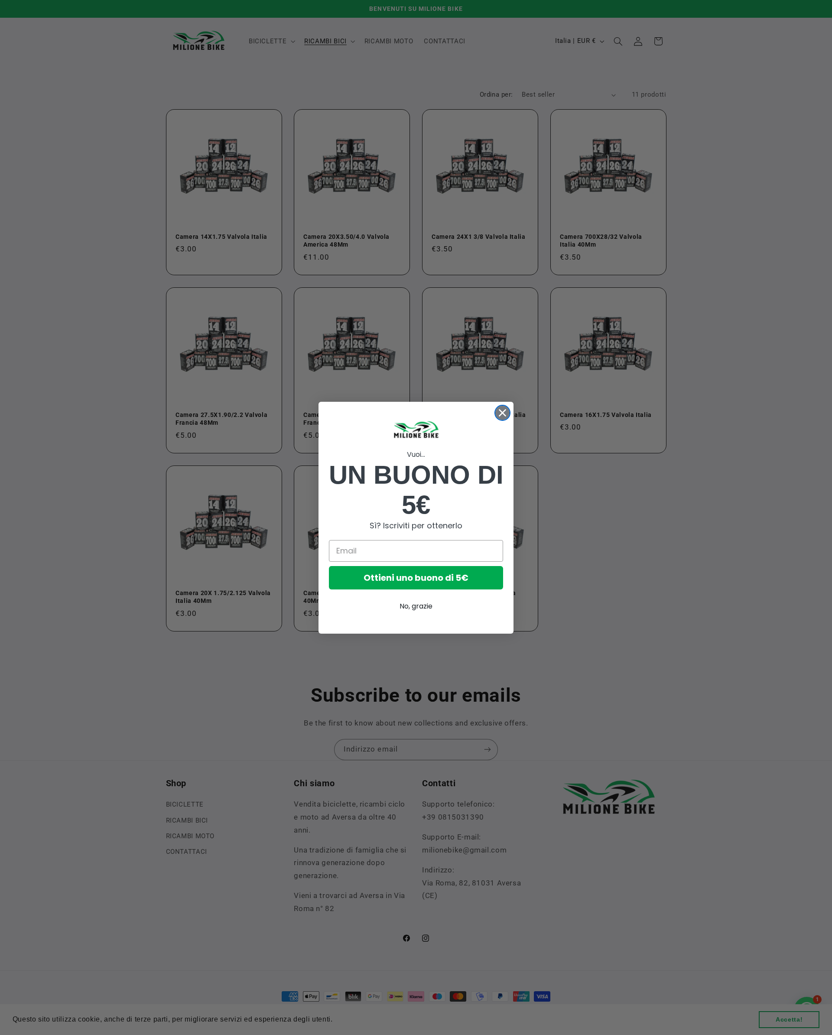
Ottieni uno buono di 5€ (416, 578)
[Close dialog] (502, 412)
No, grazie (416, 606)
